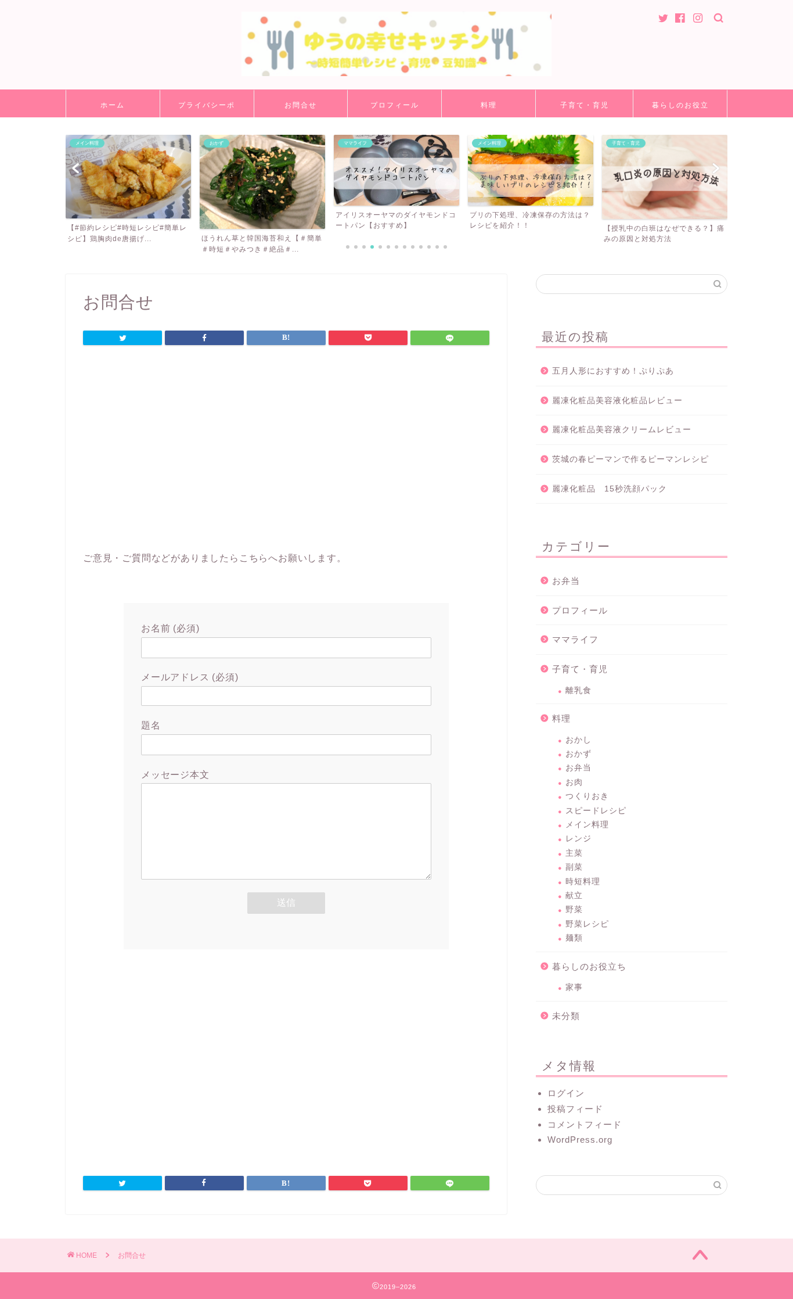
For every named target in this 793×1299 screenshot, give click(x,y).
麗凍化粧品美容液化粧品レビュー (617, 400)
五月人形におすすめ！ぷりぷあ (613, 371)
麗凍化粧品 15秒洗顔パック (609, 489)
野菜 (574, 909)
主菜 (574, 853)
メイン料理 (587, 824)
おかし (578, 739)
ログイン (566, 1093)
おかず (578, 753)
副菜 (574, 867)
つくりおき (587, 796)
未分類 (566, 1016)
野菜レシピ (587, 924)
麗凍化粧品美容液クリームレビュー (621, 429)
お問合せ (300, 105)
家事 (574, 987)
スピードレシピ (595, 810)
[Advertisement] (286, 451)
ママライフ (575, 639)
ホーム (112, 105)
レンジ (578, 838)
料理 (489, 105)
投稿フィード (575, 1109)
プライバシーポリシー (206, 109)
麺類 (574, 938)
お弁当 (566, 581)
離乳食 (578, 690)
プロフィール (394, 105)
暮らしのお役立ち (680, 109)
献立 (574, 895)
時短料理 (582, 881)
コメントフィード (584, 1124)
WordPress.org (579, 1139)
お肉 (574, 782)
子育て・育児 (584, 105)
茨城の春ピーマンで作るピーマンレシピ (630, 459)
